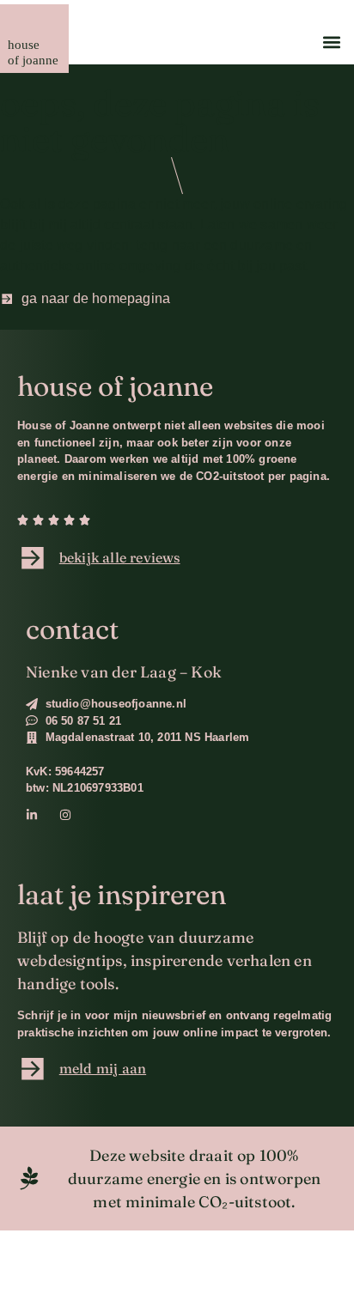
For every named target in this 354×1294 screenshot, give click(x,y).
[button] (331, 41)
